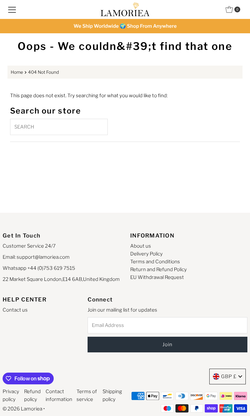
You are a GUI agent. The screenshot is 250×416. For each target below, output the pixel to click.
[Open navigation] (12, 9)
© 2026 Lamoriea (22, 409)
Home (17, 72)
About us (140, 246)
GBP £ (229, 376)
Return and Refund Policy (158, 269)
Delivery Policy (146, 254)
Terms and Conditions (155, 262)
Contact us (15, 310)
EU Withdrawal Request (157, 277)
